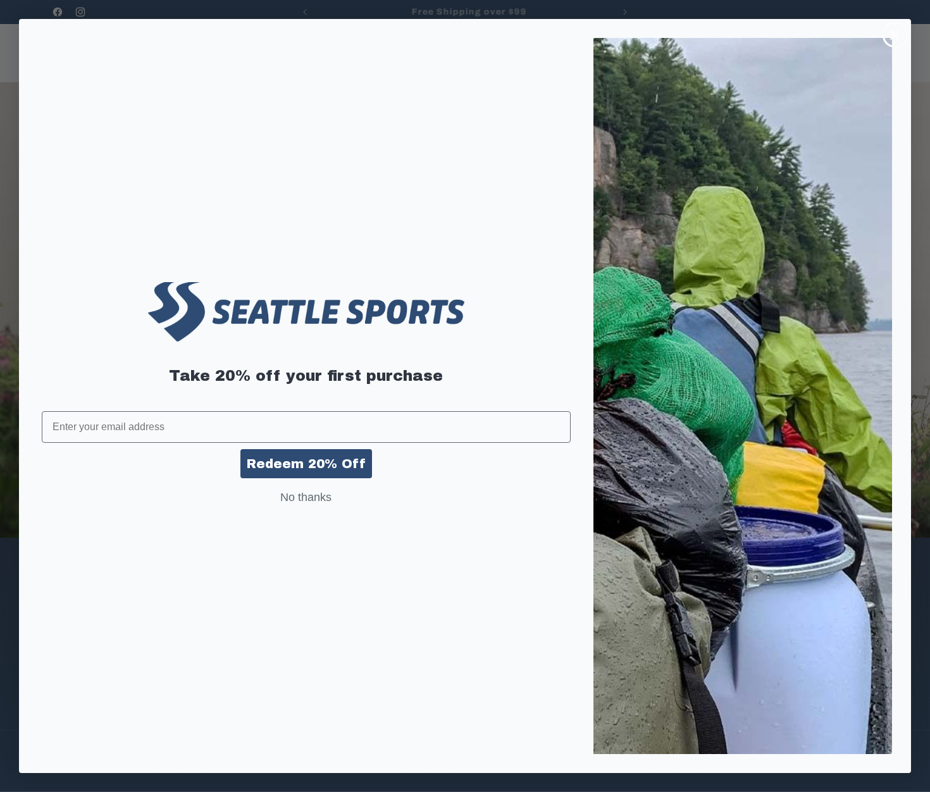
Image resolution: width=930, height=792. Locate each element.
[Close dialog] (895, 35)
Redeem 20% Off (306, 464)
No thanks (306, 497)
